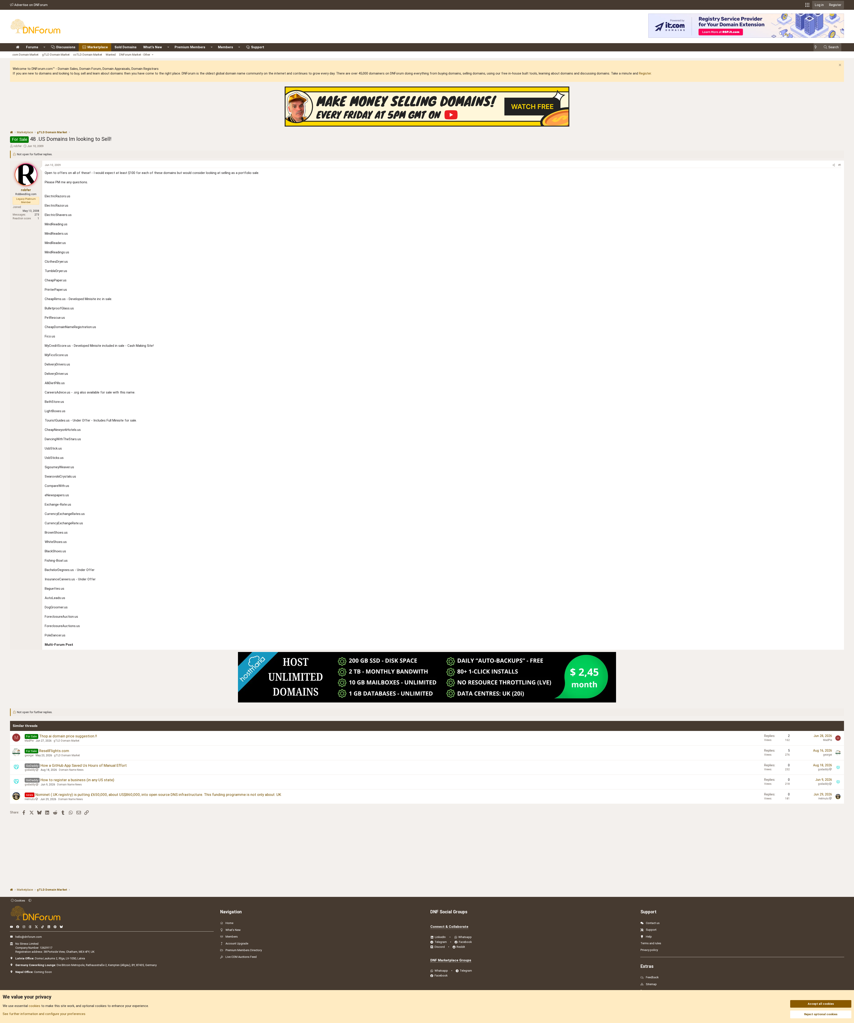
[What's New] (817, 47)
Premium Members (190, 47)
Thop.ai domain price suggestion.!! (68, 736)
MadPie (29, 740)
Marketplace (97, 47)
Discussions (65, 47)
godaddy (30, 769)
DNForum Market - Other (134, 54)
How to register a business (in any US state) (77, 780)
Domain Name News (71, 769)
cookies (34, 1006)
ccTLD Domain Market (87, 54)
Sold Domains (126, 47)
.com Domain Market (25, 54)
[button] (807, 5)
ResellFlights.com (54, 751)
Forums (32, 47)
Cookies (19, 900)
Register (645, 73)
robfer (18, 146)
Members (225, 47)
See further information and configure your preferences (44, 1014)
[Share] (834, 165)
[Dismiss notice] (839, 65)
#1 (839, 165)
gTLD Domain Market (56, 54)
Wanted (111, 54)
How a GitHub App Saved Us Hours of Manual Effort (83, 765)
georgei (29, 755)
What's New (152, 47)
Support (257, 47)
